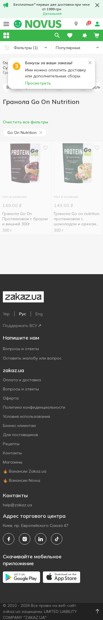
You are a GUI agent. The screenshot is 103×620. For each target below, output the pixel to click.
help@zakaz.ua (17, 504)
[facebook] (8, 539)
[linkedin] (40, 539)
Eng (39, 313)
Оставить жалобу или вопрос (32, 358)
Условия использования (26, 416)
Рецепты (11, 443)
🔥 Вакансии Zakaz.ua (24, 471)
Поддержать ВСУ (20, 325)
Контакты (12, 453)
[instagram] (24, 539)
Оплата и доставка (22, 379)
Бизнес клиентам (19, 425)
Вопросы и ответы (21, 348)
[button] (76, 24)
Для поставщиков (20, 434)
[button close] (97, 5)
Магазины (12, 462)
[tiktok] (56, 539)
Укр (6, 313)
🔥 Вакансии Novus (21, 480)
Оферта (11, 398)
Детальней (52, 13)
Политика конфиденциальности (34, 407)
